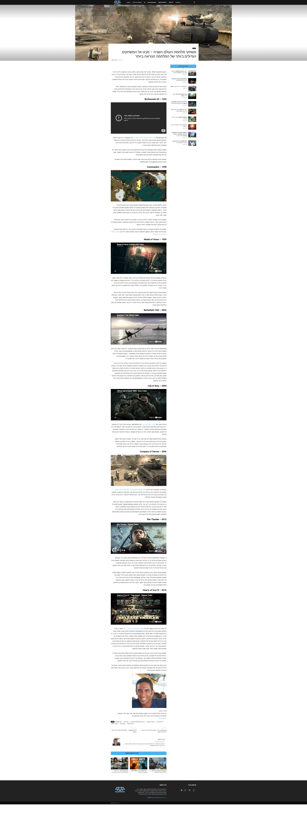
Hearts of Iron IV (160, 721)
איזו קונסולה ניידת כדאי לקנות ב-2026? (178, 86)
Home (194, 46)
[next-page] (162, 775)
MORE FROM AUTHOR (132, 753)
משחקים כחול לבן (137, 2)
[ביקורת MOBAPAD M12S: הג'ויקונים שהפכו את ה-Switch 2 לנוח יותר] (192, 73)
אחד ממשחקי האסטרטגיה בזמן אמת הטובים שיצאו (130, 489)
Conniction (118, 803)
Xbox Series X (162, 2)
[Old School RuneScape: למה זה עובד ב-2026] (192, 96)
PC (144, 2)
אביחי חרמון (114, 60)
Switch (171, 2)
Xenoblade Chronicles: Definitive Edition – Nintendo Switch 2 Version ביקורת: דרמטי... (179, 134)
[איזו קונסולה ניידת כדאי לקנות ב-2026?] (192, 88)
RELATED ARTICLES (146, 753)
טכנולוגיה (177, 2)
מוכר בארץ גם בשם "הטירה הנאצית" (145, 138)
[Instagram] (189, 790)
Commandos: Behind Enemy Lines (137, 721)
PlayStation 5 (152, 2)
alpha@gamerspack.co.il (159, 797)
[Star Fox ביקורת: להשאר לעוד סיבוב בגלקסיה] (192, 127)
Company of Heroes (150, 721)
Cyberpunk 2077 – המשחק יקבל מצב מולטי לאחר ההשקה (124, 731)
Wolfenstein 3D (130, 723)
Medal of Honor (115, 723)
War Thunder (122, 723)
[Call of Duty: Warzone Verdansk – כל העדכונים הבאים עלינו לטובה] (157, 763)
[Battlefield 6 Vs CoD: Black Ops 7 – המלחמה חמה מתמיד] (138, 763)
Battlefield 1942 (118, 721)
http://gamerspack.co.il (160, 741)
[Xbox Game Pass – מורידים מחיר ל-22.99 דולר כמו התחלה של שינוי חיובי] (119, 763)
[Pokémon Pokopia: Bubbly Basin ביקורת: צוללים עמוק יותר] (192, 81)
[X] (185, 790)
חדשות (194, 48)
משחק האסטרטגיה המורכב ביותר (133, 628)
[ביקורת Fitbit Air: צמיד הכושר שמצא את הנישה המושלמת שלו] (192, 111)
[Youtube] (181, 790)
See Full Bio (162, 718)
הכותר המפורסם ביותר (149, 424)
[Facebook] (193, 790)
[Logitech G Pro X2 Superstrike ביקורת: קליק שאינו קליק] (192, 143)
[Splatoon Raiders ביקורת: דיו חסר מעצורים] (192, 119)
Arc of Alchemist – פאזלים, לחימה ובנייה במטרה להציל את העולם (153, 731)
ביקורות (128, 2)
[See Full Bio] (158, 718)
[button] (194, 2)
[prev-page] (165, 775)
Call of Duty (126, 721)
